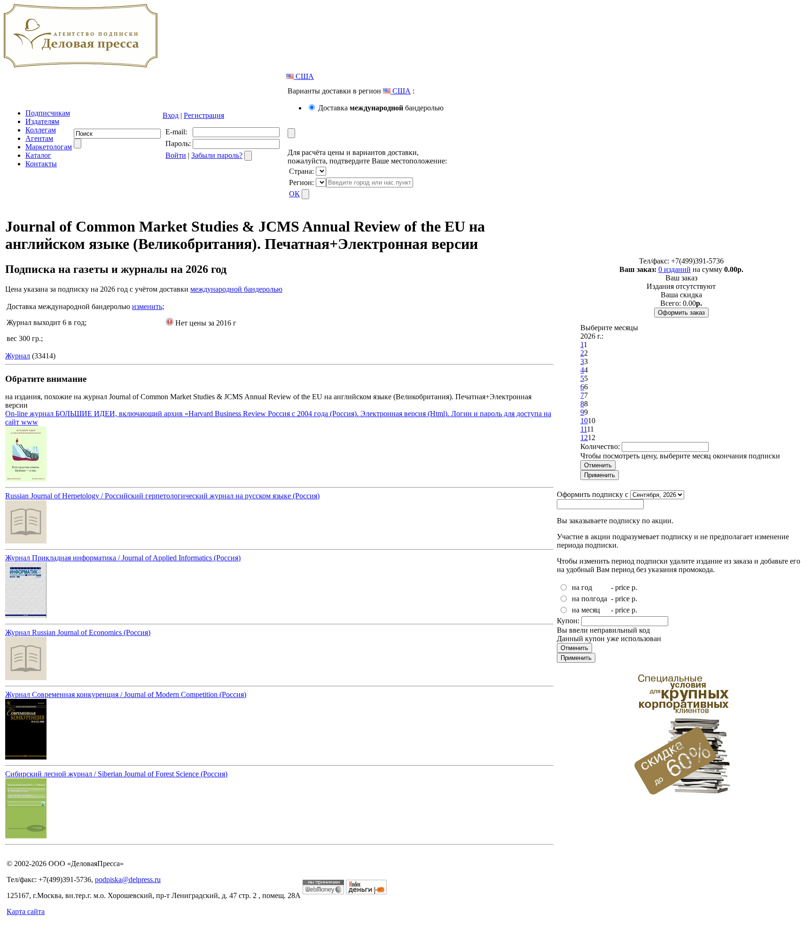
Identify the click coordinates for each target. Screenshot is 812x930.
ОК (294, 194)
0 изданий (674, 269)
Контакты (41, 164)
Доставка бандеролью (381, 108)
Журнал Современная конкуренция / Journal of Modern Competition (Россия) (125, 694)
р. (634, 587)
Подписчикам (47, 113)
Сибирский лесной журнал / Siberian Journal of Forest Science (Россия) (116, 774)
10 (584, 421)
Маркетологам (48, 147)
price (622, 587)
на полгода (589, 599)
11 (583, 429)
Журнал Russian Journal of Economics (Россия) (77, 632)
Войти (175, 155)
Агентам (39, 138)
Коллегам (40, 130)
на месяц (586, 610)
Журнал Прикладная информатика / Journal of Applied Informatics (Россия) (123, 558)
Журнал (17, 356)
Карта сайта (26, 911)
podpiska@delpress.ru (128, 880)
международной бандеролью (236, 289)
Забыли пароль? (216, 155)
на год (582, 587)
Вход (171, 115)
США (304, 76)
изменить (147, 306)
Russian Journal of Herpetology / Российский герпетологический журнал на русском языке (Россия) (162, 496)
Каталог (38, 155)
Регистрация (204, 115)
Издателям (42, 121)
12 (584, 438)
